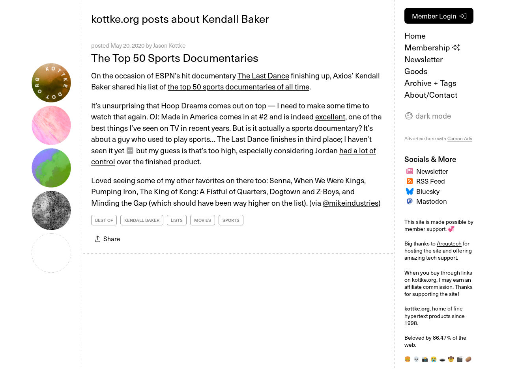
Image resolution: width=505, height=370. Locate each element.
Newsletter (423, 59)
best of (104, 220)
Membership (428, 47)
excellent (330, 116)
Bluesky (428, 191)
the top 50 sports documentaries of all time (238, 86)
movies (202, 220)
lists (177, 220)
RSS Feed (430, 181)
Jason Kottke (169, 45)
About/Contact (430, 94)
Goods (416, 71)
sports (231, 220)
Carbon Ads (459, 138)
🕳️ (442, 359)
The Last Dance (263, 75)
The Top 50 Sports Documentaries (174, 57)
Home (415, 35)
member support (424, 229)
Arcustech (449, 243)
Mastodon (431, 201)
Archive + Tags (430, 83)
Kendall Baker (141, 220)
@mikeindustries (350, 202)
